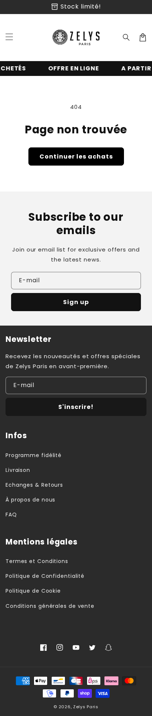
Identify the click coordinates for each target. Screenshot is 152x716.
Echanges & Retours (34, 485)
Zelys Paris (86, 707)
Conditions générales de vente (50, 606)
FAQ (11, 514)
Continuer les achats (76, 156)
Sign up (76, 302)
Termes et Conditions (37, 561)
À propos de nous (30, 499)
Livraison (18, 470)
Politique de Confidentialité (45, 576)
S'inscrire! (76, 407)
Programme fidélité (34, 455)
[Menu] (9, 37)
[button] (126, 37)
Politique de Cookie (33, 591)
